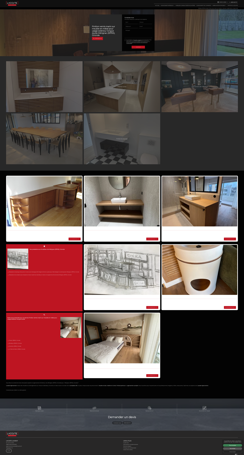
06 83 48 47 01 (234, 2)
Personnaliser (232, 451)
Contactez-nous (117, 423)
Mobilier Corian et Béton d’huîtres (185, 5)
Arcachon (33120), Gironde (15, 346)
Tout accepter (232, 445)
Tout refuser (232, 448)
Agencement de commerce (203, 5)
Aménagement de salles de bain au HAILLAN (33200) (100, 229)
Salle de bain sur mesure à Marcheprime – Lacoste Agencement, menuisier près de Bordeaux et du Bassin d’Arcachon (197, 229)
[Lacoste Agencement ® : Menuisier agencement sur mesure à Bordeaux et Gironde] (12, 3)
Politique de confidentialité (129, 448)
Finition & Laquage (233, 5)
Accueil (157, 5)
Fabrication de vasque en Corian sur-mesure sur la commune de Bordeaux (184, 297)
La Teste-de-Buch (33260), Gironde (17, 349)
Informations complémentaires (130, 444)
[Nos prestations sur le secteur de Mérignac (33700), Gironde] (17, 259)
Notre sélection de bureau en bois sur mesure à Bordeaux (24, 229)
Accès (8, 450)
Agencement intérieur (167, 5)
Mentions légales (127, 446)
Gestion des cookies (128, 449)
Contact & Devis (222, 2)
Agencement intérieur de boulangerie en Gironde (99, 297)
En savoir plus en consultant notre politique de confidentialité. (136, 43)
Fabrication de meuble (219, 5)
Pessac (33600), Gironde (14, 340)
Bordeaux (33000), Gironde (15, 343)
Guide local (126, 442)
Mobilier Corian (122, 86)
